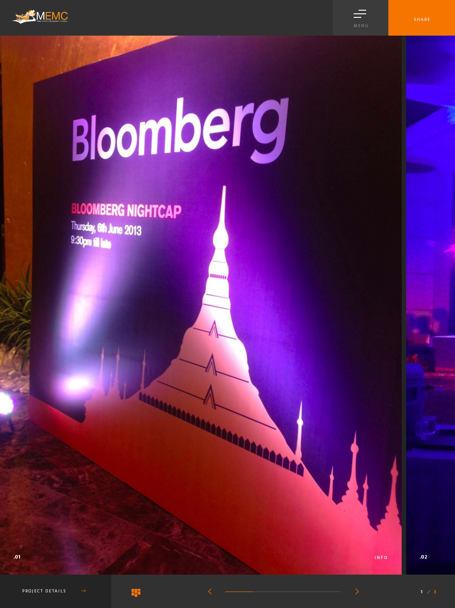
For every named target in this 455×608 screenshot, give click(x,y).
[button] (210, 592)
